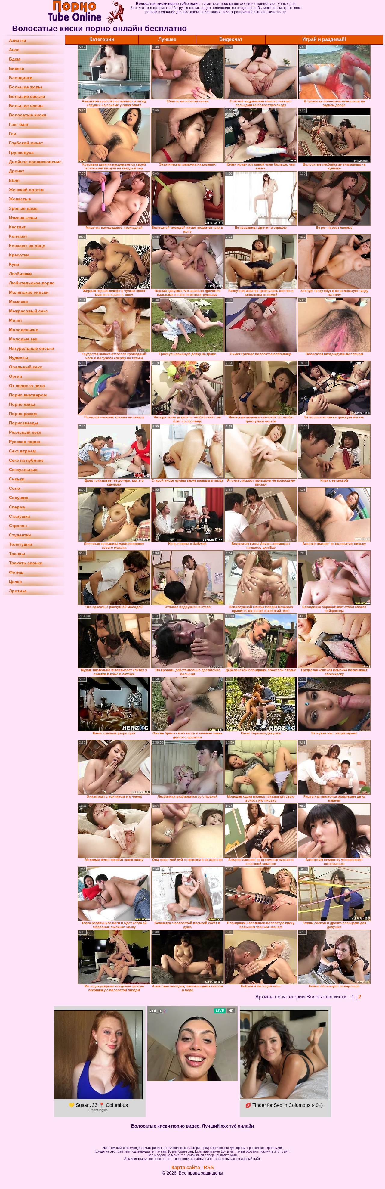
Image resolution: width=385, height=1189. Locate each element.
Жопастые (20, 199)
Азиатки (17, 40)
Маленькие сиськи (29, 292)
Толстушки (20, 544)
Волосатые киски (27, 115)
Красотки (19, 255)
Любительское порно (32, 283)
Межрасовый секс (28, 311)
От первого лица (27, 385)
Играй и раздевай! (324, 39)
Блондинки (20, 77)
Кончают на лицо (27, 245)
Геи (12, 133)
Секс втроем (22, 451)
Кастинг (17, 227)
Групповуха (21, 152)
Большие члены (26, 105)
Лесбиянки (20, 273)
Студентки (20, 534)
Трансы (17, 553)
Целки (15, 581)
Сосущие (18, 497)
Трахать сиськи (25, 562)
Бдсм (14, 59)
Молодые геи (23, 339)
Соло (14, 488)
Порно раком (23, 413)
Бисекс (16, 68)
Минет (15, 320)
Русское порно (24, 441)
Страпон (18, 525)
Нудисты (18, 357)
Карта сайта (185, 1167)
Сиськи (17, 479)
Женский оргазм (26, 189)
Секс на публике (26, 460)
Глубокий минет (26, 143)
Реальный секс (25, 432)
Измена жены (23, 217)
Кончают (18, 236)
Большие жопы (25, 87)
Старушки (19, 516)
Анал (14, 49)
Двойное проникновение (35, 161)
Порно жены (22, 404)
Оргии (15, 376)
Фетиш (16, 572)
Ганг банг (19, 124)
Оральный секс (25, 367)
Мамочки (18, 301)
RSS (209, 1167)
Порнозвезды (23, 423)
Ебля (14, 180)
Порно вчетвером (28, 395)
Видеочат (230, 39)
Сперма (17, 506)
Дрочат (16, 171)
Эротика (18, 590)
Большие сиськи (27, 96)
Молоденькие (23, 329)
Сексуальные (23, 469)
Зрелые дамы (23, 208)
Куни (14, 264)
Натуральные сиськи (31, 348)
